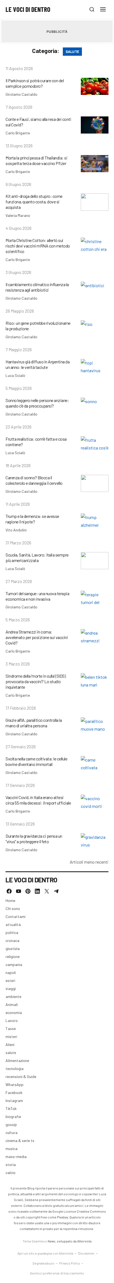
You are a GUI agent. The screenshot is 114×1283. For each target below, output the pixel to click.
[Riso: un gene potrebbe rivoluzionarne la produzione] (94, 329)
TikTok (11, 1108)
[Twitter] (46, 891)
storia (11, 1164)
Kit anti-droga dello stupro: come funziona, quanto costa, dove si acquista (34, 201)
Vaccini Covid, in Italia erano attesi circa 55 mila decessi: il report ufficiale (38, 800)
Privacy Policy (69, 1263)
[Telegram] (56, 891)
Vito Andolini (16, 530)
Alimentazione (17, 1060)
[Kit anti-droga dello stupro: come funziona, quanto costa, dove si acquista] (94, 202)
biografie (13, 1116)
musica (11, 1148)
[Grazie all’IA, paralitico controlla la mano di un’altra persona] (94, 726)
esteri (10, 980)
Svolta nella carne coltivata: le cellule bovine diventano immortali (36, 761)
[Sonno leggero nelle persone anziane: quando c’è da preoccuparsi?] (94, 406)
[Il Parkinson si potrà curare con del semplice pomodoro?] (94, 86)
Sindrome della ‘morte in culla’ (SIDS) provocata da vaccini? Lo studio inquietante (36, 681)
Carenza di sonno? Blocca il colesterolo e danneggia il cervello (34, 480)
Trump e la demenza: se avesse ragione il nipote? (32, 518)
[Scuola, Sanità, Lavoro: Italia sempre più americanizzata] (94, 560)
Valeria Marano (18, 215)
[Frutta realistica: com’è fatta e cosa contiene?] (94, 445)
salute (11, 1052)
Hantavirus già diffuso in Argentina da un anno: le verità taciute (37, 364)
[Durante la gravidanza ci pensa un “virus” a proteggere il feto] (94, 842)
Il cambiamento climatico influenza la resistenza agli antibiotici (37, 287)
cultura (11, 1132)
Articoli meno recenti (89, 861)
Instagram (14, 1100)
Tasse (11, 1028)
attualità (13, 924)
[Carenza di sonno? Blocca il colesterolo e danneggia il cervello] (94, 483)
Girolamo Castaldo (21, 94)
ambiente (13, 996)
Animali (12, 1004)
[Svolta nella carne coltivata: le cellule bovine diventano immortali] (94, 764)
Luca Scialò (15, 375)
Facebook (14, 1092)
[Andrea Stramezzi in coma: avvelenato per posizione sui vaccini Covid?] (94, 637)
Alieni (10, 1044)
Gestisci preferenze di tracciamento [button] (57, 1273)
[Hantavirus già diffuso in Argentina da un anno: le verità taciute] (94, 367)
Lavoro (12, 1020)
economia (14, 1012)
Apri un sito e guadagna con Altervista (45, 1253)
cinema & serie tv (20, 1140)
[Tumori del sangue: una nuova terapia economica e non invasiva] (94, 599)
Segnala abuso (43, 1263)
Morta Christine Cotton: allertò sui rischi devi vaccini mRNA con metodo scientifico (38, 246)
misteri (11, 1036)
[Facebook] (9, 891)
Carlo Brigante (18, 133)
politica (12, 932)
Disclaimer (86, 1253)
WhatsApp (15, 1084)
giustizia (13, 948)
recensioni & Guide (21, 1076)
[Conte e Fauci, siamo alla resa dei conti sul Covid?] (94, 125)
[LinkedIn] (37, 891)
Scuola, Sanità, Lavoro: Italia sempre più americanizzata (37, 557)
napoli (11, 972)
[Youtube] (18, 891)
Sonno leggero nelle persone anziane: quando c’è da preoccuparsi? (37, 403)
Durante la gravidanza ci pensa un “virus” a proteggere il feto (34, 838)
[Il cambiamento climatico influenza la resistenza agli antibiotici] (94, 290)
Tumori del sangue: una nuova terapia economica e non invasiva (37, 596)
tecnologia (15, 1068)
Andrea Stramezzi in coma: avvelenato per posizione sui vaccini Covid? (37, 637)
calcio (10, 1172)
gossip (11, 1124)
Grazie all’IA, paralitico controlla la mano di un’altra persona (34, 722)
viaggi (11, 988)
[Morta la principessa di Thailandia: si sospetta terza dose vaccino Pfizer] (94, 163)
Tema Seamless (35, 1241)
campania (14, 964)
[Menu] (102, 9)
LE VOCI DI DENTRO (28, 9)
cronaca (12, 940)
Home (10, 900)
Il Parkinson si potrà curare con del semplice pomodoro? (35, 83)
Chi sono (13, 908)
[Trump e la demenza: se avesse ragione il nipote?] (94, 522)
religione (13, 956)
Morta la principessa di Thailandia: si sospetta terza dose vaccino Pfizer (36, 160)
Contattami (15, 916)
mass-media (16, 1156)
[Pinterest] (28, 891)
